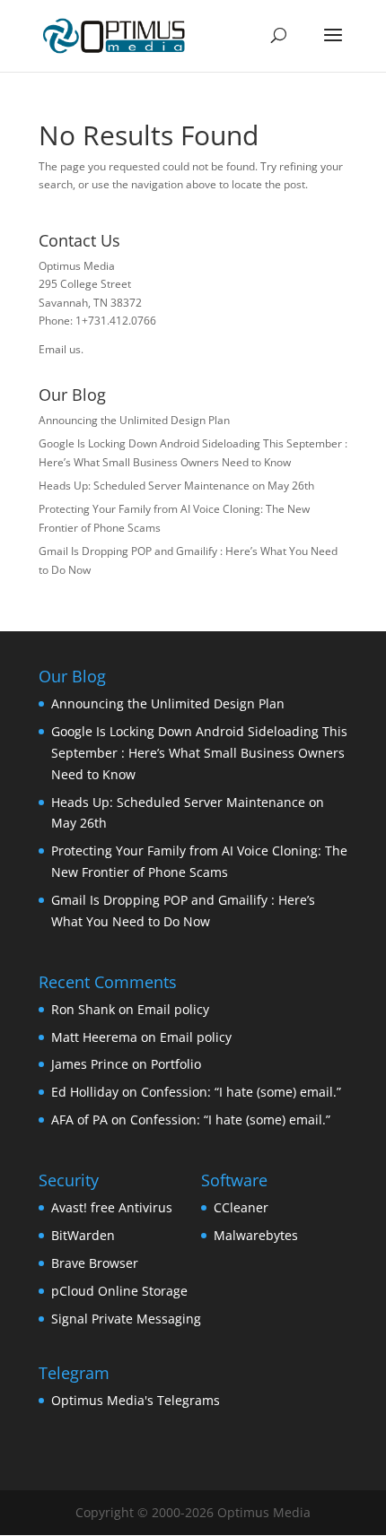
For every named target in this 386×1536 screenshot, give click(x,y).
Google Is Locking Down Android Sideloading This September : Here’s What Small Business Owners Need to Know (199, 753)
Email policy (173, 1009)
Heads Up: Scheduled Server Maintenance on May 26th (176, 485)
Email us (60, 349)
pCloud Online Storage (119, 1290)
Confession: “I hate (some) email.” (241, 1091)
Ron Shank (83, 1009)
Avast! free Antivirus (111, 1207)
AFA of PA (79, 1119)
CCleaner (241, 1207)
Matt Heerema (94, 1037)
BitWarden (83, 1235)
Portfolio (176, 1063)
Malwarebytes (256, 1235)
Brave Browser (94, 1262)
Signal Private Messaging (126, 1318)
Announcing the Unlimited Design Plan (134, 420)
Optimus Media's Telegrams (135, 1400)
